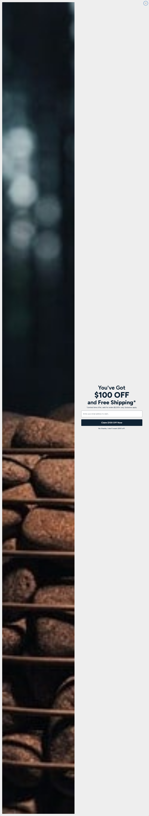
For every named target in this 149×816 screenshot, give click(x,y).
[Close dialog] (146, 3)
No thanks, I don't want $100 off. (111, 428)
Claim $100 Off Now (111, 422)
